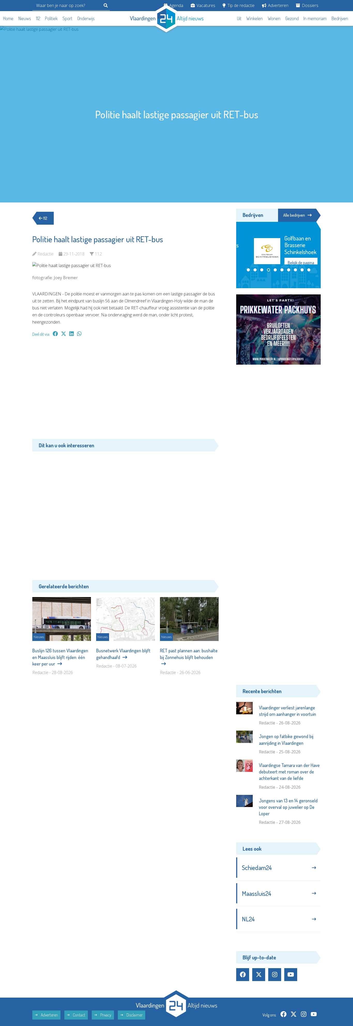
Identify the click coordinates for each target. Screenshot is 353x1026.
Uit (239, 18)
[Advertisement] (125, 390)
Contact (78, 1014)
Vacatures (205, 5)
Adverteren (277, 5)
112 (38, 18)
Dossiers (309, 5)
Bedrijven (340, 18)
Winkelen (254, 18)
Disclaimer (134, 1014)
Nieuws (24, 18)
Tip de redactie (240, 5)
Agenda (175, 5)
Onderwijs (86, 18)
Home (8, 18)
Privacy (105, 1014)
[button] (248, 275)
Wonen (274, 18)
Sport (67, 18)
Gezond (292, 18)
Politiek (51, 18)
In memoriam (315, 18)
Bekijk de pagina (291, 262)
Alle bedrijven (294, 215)
